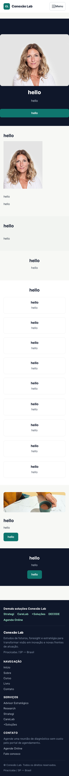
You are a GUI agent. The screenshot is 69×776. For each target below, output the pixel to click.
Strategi (9, 614)
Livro (7, 683)
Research (10, 708)
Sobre (7, 673)
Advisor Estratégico (16, 703)
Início (7, 667)
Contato (9, 689)
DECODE (54, 614)
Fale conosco (12, 753)
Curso (7, 678)
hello (34, 113)
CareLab (22, 614)
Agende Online (13, 620)
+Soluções (38, 614)
